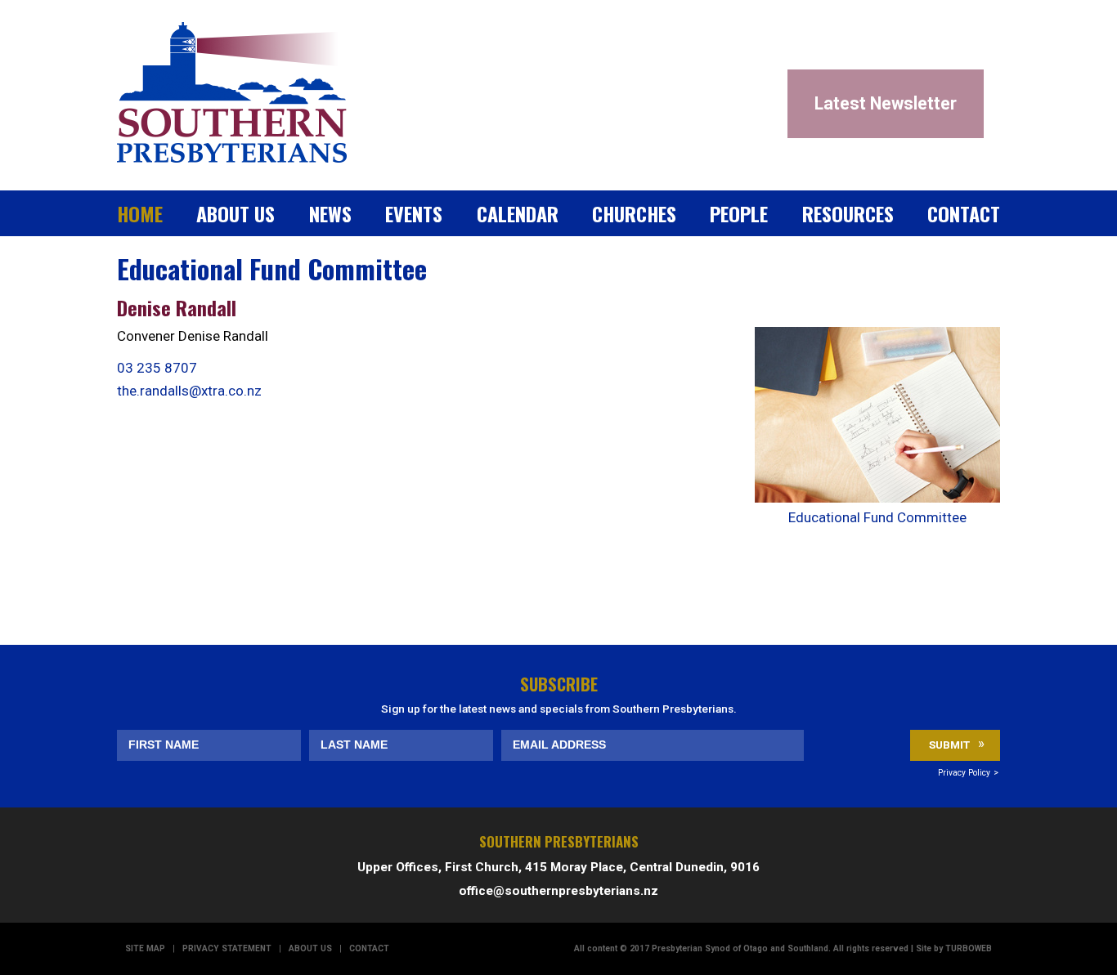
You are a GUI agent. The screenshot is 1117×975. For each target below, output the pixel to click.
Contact (963, 213)
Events (413, 213)
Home (140, 213)
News (330, 213)
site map (145, 948)
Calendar (517, 213)
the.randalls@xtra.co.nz (189, 390)
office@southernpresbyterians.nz (558, 890)
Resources (848, 213)
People (739, 213)
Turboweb (968, 948)
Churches (634, 213)
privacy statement (226, 948)
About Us (235, 213)
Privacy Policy (964, 772)
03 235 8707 (157, 368)
